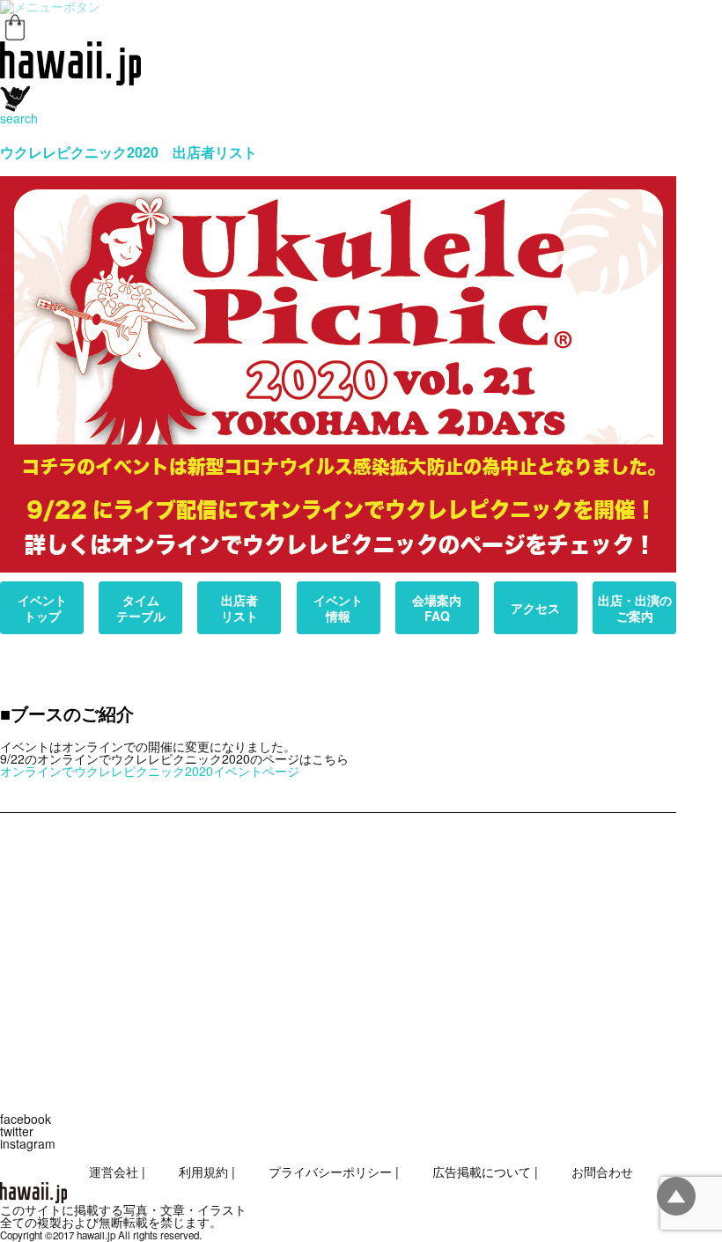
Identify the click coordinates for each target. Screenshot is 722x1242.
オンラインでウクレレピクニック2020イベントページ (149, 771)
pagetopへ (676, 1196)
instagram (27, 1143)
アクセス (535, 608)
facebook (25, 1118)
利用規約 (203, 1171)
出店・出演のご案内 (635, 608)
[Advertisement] (338, 954)
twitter (16, 1131)
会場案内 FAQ (436, 608)
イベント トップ (42, 608)
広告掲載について (481, 1171)
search (19, 118)
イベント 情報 (338, 608)
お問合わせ (602, 1171)
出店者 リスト (239, 608)
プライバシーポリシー (330, 1171)
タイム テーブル (141, 608)
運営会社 (113, 1171)
